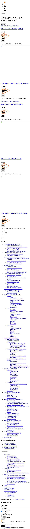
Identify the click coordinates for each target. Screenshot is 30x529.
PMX (11, 335)
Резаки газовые (11, 342)
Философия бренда (12, 457)
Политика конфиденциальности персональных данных (15, 466)
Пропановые (13, 372)
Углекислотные (14, 371)
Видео (4, 516)
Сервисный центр (7, 514)
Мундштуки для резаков (16, 350)
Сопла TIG (13, 310)
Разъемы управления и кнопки (18, 318)
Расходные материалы (9, 431)
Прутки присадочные (12, 434)
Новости (6, 485)
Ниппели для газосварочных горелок (19, 367)
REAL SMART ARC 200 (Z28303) (12, 29)
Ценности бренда (11, 456)
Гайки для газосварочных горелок (19, 365)
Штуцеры (12, 322)
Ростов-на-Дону (11, 496)
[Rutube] (4, 526)
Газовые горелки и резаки (10, 338)
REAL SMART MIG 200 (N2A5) (11, 159)
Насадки (12, 332)
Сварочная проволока (12, 435)
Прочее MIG (13, 307)
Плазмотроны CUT (12, 293)
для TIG (9, 308)
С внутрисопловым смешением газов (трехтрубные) (18, 347)
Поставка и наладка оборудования (16, 477)
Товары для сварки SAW (13, 255)
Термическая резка (8, 265)
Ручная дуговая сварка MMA (14, 245)
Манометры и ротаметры (13, 421)
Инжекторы (13, 352)
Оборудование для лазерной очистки (16, 261)
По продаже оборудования (14, 470)
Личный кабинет (8, 489)
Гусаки (11, 301)
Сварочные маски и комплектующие (13, 273)
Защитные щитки (11, 276)
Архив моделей (8, 437)
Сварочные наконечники (16, 298)
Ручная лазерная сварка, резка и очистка (14, 256)
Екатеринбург (10, 495)
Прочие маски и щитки (13, 282)
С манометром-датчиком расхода (18, 384)
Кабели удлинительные (13, 414)
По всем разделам (7, 510)
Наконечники (13, 361)
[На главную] (9, 3)
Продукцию (6, 511)
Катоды (12, 331)
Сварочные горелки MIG (13, 290)
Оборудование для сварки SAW (15, 254)
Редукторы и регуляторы (10, 368)
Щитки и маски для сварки (14, 275)
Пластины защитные (12, 286)
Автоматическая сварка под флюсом (13, 252)
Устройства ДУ (11, 400)
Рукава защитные (11, 417)
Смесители (10, 391)
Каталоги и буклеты (9, 448)
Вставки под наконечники (17, 300)
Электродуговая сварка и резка (12, 244)
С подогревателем (14, 386)
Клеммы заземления (12, 409)
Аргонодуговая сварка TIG (14, 248)
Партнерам (6, 468)
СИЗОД (9, 279)
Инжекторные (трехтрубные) (17, 345)
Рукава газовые (11, 427)
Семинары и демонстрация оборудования (18, 472)
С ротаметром (13, 385)
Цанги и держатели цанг (16, 311)
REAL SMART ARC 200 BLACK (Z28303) (14, 83)
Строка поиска (4, 505)
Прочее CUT (13, 336)
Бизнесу (6, 474)
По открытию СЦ (11, 471)
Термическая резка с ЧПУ (13, 266)
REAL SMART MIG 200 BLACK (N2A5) (14, 213)
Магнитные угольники (13, 413)
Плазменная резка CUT (13, 249)
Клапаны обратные (12, 424)
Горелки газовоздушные (13, 339)
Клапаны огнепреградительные (15, 426)
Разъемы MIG (13, 305)
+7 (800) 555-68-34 (19, 499)
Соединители (13, 319)
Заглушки (12, 312)
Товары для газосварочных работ (12, 420)
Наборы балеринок (15, 333)
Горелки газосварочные (13, 340)
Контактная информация (10, 491)
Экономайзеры (14, 388)
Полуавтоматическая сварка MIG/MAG (17, 247)
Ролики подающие (12, 416)
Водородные (13, 377)
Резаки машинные (11, 269)
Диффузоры (13, 329)
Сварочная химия (11, 398)
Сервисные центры (9, 488)
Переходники (13, 317)
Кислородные (13, 374)
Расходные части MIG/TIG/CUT (12, 294)
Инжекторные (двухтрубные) (17, 343)
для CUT (9, 325)
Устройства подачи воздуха (14, 280)
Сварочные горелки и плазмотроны (13, 289)
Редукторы (9, 370)
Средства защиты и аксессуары (12, 392)
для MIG (9, 296)
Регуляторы (10, 382)
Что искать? (4, 508)
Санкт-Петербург (11, 492)
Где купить (6, 486)
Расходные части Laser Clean (14, 263)
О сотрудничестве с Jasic (13, 459)
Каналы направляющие (16, 304)
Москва (9, 493)
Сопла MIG (13, 297)
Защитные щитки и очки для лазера (16, 277)
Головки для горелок (15, 314)
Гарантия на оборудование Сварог (16, 461)
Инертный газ (13, 381)
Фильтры (3, 24)
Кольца (12, 315)
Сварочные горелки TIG (13, 291)
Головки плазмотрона (15, 328)
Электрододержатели (12, 410)
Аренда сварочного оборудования (16, 475)
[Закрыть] (1, 238)
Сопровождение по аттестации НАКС (17, 481)
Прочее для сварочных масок (14, 287)
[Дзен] (2, 526)
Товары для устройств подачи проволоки (17, 403)
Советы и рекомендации (10, 446)
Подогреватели (14, 389)
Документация (6, 517)
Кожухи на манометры (13, 423)
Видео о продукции (9, 443)
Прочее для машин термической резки (17, 272)
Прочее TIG (13, 324)
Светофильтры (10, 283)
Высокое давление (15, 379)
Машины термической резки (14, 268)
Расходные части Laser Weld (14, 262)
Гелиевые (12, 378)
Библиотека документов (10, 447)
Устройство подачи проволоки (15, 402)
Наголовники (10, 284)
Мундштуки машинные (13, 270)
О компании (7, 454)
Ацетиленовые (14, 375)
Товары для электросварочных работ (13, 399)
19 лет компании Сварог (13, 460)
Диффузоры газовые (15, 303)
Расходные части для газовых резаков (16, 349)
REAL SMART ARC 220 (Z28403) (12, 104)
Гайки (11, 353)
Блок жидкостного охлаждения (15, 405)
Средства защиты (11, 393)
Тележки (9, 412)
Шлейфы (12, 321)
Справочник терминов (10, 444)
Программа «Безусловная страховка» (16, 251)
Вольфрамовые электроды (14, 433)
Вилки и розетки (11, 419)
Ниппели (12, 354)
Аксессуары (10, 395)
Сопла (11, 326)
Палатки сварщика (12, 396)
